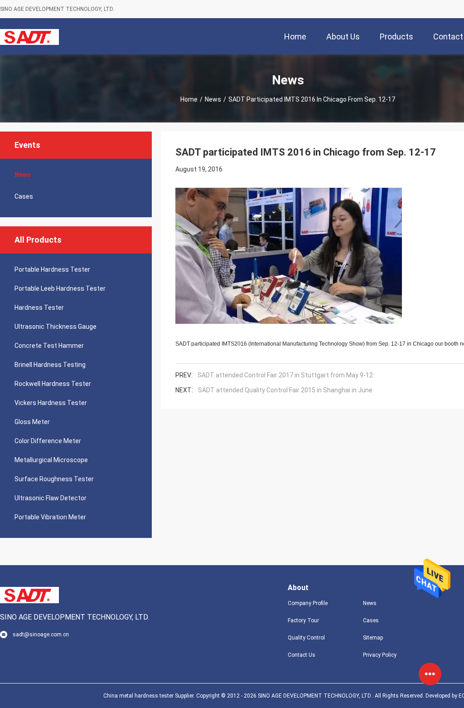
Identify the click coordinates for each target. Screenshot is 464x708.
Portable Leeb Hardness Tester (60, 288)
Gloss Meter (32, 421)
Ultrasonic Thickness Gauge (55, 326)
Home (189, 99)
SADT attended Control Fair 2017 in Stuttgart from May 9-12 (285, 375)
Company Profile (308, 603)
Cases (23, 196)
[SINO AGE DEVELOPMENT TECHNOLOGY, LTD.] (29, 36)
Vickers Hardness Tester (50, 402)
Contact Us (301, 655)
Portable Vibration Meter (50, 517)
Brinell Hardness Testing (50, 364)
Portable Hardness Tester (52, 269)
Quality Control (306, 638)
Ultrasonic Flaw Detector (50, 498)
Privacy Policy (379, 655)
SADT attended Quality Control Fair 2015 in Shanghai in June (285, 390)
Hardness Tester (39, 307)
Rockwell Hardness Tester (52, 383)
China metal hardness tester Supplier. (149, 696)
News (213, 99)
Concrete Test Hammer (49, 345)
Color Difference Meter (47, 440)
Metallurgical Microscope (51, 460)
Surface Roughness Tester (54, 479)
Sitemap (373, 638)
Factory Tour (303, 620)
